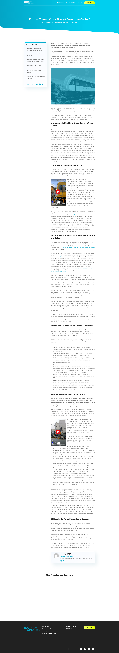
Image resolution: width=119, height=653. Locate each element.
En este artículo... (32, 44)
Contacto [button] (89, 627)
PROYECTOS (60, 2)
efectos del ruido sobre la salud (60, 257)
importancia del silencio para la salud (82, 214)
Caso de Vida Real (51, 598)
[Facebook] (37, 84)
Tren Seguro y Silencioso (48, 631)
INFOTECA (80, 2)
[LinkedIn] (42, 84)
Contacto (89, 2)
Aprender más (43, 619)
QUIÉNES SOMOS (70, 2)
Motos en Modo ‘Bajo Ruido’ (49, 633)
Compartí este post (30, 84)
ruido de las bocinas (86, 365)
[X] (40, 84)
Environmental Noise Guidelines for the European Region (77, 247)
